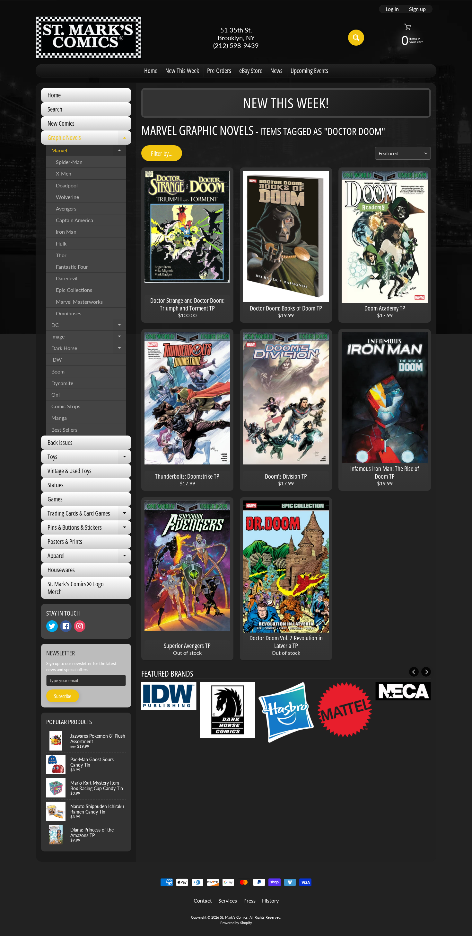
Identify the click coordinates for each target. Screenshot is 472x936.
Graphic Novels (89, 139)
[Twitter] (52, 626)
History (270, 900)
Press (249, 900)
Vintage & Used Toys (70, 470)
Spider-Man (69, 162)
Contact (203, 900)
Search (55, 109)
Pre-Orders (219, 70)
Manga (59, 418)
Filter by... (161, 153)
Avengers (66, 208)
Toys (89, 458)
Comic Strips (65, 406)
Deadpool (67, 185)
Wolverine (67, 197)
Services (227, 900)
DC (88, 326)
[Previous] (414, 672)
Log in (392, 9)
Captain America (74, 220)
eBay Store (250, 70)
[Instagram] (79, 626)
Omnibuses (68, 313)
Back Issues (60, 442)
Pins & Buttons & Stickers (89, 529)
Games (55, 499)
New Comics (61, 123)
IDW (56, 359)
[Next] (426, 672)
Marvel (88, 151)
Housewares (61, 569)
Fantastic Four (72, 267)
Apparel (89, 557)
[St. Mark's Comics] (89, 37)
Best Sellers (64, 430)
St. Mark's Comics (234, 917)
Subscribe (62, 696)
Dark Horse (88, 349)
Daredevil (66, 278)
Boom (58, 371)
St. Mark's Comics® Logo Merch (76, 588)
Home (150, 70)
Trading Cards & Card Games (89, 514)
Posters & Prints (65, 541)
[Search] (356, 38)
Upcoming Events (309, 70)
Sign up (417, 9)
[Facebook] (66, 626)
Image (88, 337)
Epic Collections (74, 290)
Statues (56, 485)
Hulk (61, 243)
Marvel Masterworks (79, 302)
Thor (61, 255)
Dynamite (62, 383)
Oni (55, 395)
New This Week (182, 70)
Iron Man (66, 232)
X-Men (63, 173)
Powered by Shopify (236, 923)
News (276, 70)
